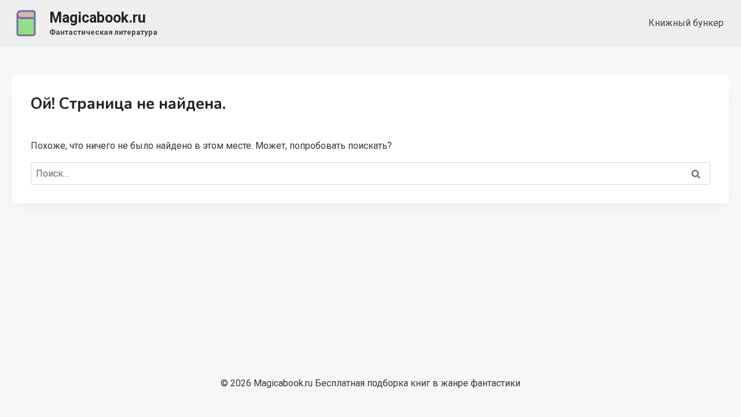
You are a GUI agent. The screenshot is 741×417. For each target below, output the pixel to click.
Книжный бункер (686, 22)
